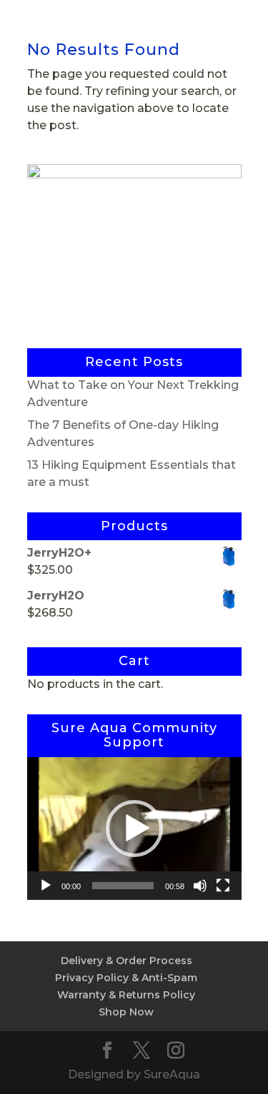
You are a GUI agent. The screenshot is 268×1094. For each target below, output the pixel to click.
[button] (134, 828)
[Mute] (200, 885)
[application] (134, 828)
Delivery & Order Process (126, 960)
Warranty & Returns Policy (126, 994)
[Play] (46, 885)
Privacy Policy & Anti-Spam (126, 977)
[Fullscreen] (223, 885)
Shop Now (126, 1012)
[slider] (123, 885)
